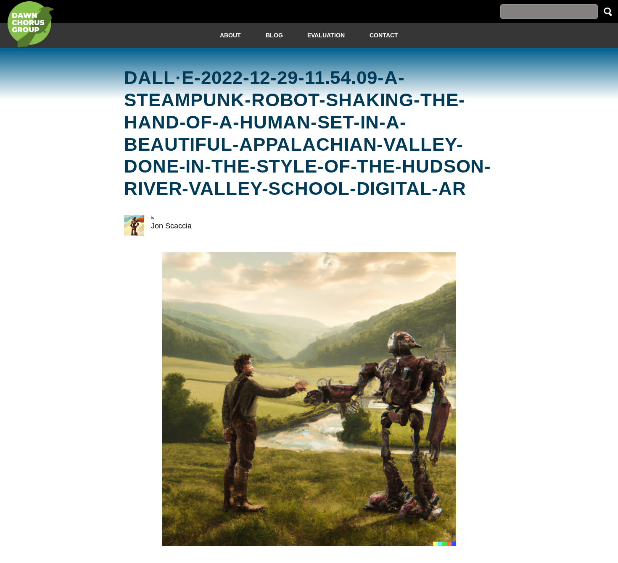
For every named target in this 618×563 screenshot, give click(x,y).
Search (608, 11)
